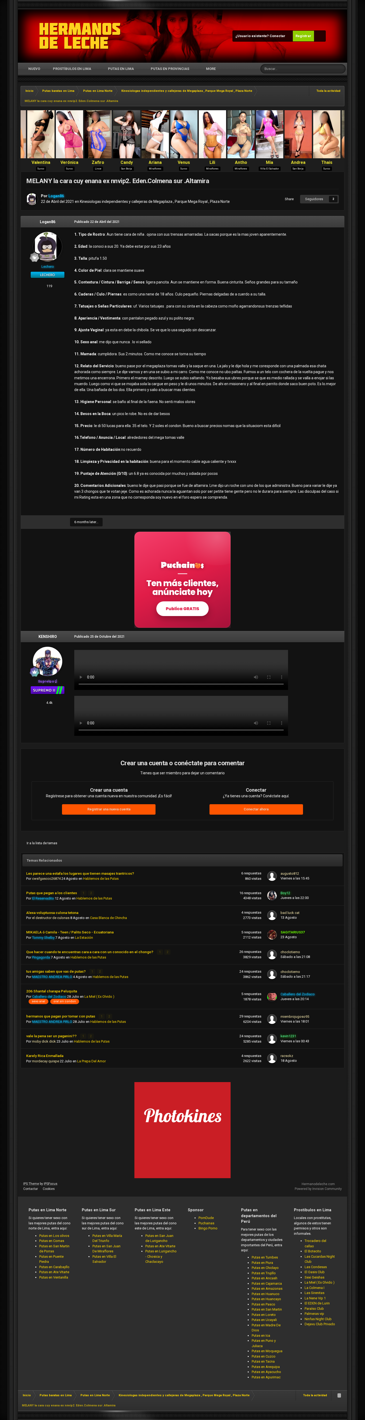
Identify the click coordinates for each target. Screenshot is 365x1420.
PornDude (206, 1218)
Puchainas (206, 1223)
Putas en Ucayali (264, 1320)
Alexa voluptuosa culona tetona (52, 912)
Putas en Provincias (170, 69)
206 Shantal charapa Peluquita (51, 991)
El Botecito (313, 1251)
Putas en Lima (121, 69)
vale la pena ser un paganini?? (51, 1036)
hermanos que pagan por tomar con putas (61, 1016)
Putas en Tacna (263, 1361)
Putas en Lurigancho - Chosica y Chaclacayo (161, 1256)
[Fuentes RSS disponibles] (339, 1395)
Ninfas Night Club (318, 1319)
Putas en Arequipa (266, 1367)
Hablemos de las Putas (101, 879)
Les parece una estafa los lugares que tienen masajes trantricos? (80, 873)
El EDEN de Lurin (317, 1303)
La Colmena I (314, 1288)
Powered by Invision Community (318, 1189)
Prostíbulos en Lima (72, 69)
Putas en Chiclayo (265, 1268)
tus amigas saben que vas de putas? (56, 971)
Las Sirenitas (314, 1293)
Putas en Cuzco (263, 1356)
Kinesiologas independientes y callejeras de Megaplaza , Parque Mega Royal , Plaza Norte (155, 201)
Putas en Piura (262, 1263)
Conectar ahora (256, 809)
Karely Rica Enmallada (44, 1056)
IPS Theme (31, 1184)
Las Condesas (316, 1267)
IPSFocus (50, 1184)
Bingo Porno (208, 1228)
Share (288, 199)
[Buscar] (341, 69)
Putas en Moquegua (267, 1351)
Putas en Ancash (264, 1278)
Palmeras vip (314, 1314)
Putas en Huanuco (265, 1294)
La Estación (84, 938)
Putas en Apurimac (266, 1377)
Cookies (49, 1189)
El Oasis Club (315, 1272)
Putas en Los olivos (54, 1236)
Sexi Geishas (314, 1277)
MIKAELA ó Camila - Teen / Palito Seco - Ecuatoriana (70, 932)
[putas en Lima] (80, 36)
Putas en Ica (261, 1336)
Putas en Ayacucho (266, 1372)
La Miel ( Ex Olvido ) (99, 997)
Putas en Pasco (263, 1304)
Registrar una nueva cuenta (108, 809)
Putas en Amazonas (267, 1289)
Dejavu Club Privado (320, 1324)
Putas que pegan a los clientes (52, 893)
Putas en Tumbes (265, 1257)
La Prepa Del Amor (91, 1061)
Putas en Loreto (264, 1315)
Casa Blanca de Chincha (108, 918)
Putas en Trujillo (264, 1273)
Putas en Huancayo (266, 1299)
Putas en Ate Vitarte (54, 1272)
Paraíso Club (314, 1309)
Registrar (303, 36)
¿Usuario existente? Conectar (261, 36)
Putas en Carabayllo (54, 1267)
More (210, 69)
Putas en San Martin (267, 1309)
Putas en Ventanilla (53, 1277)
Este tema (321, 69)
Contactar (30, 1189)
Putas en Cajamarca (267, 1283)
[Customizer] (319, 36)
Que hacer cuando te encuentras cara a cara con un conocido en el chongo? (90, 952)
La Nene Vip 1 (315, 1298)
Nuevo (34, 69)
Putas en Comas (51, 1241)
